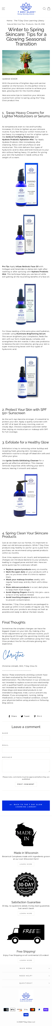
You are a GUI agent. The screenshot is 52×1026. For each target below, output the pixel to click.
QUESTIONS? (26, 983)
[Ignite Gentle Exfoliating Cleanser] (26, 518)
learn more (26, 960)
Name (5, 733)
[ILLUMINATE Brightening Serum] (26, 399)
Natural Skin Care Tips (16, 24)
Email (5, 745)
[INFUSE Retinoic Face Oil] (26, 327)
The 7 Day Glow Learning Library (29, 20)
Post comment (26, 784)
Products (29, 24)
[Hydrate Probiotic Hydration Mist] (26, 257)
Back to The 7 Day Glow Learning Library (27, 806)
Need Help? (26, 976)
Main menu (26, 968)
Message (7, 757)
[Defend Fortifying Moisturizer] (26, 207)
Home (9, 20)
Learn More (26, 864)
